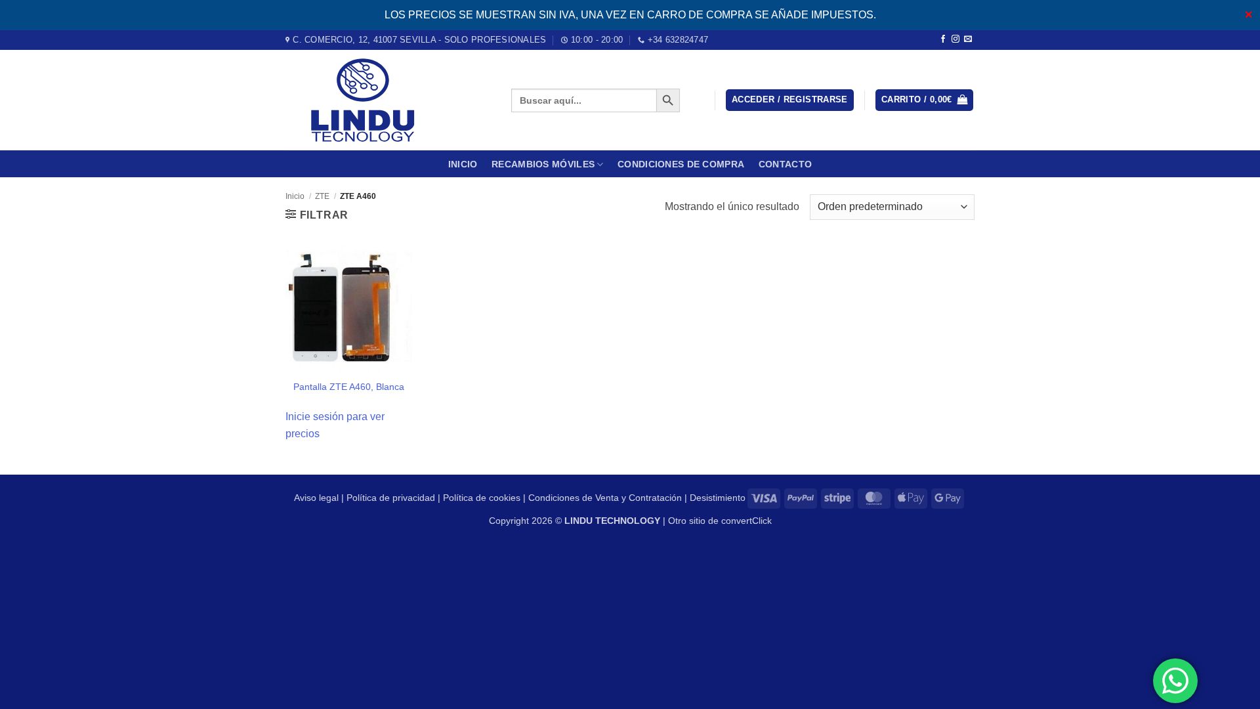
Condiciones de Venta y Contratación (605, 497)
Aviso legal (316, 497)
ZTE (322, 196)
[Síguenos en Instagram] (955, 39)
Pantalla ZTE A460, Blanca (348, 386)
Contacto (785, 164)
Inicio (463, 164)
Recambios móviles (543, 164)
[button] (790, 100)
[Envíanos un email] (968, 39)
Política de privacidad (390, 497)
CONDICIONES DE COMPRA (681, 164)
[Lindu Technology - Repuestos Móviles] (388, 100)
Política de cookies (481, 497)
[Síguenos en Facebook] (943, 39)
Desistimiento (718, 497)
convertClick (746, 520)
